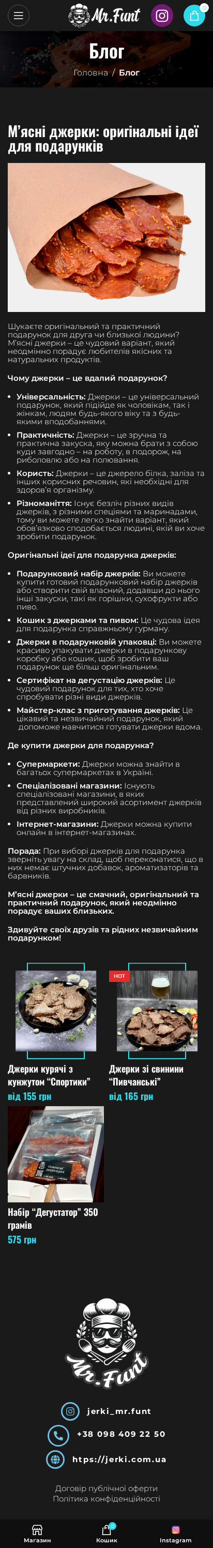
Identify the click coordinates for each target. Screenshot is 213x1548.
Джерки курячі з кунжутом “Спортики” (49, 1075)
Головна (90, 73)
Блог (129, 73)
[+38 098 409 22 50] (58, 1436)
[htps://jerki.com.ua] (55, 1459)
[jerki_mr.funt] (70, 1411)
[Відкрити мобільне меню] (19, 15)
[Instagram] (162, 15)
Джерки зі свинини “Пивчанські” (146, 1075)
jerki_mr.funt (119, 1411)
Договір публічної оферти (106, 1488)
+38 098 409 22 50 (121, 1434)
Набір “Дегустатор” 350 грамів (53, 1218)
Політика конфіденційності (106, 1499)
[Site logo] (104, 15)
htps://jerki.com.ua (119, 1459)
